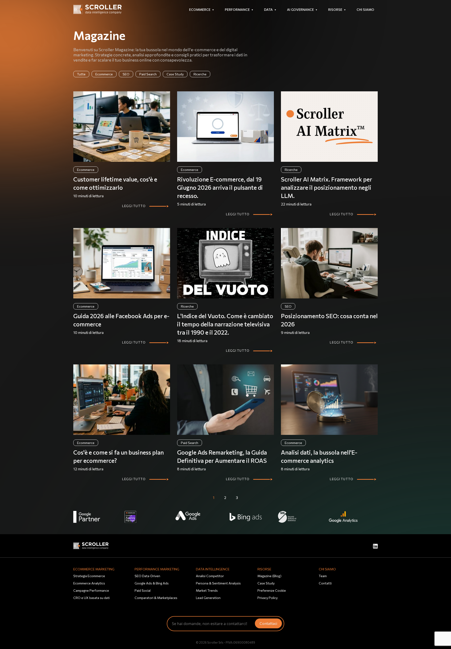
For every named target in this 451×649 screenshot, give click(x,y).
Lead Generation (208, 598)
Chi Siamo (365, 10)
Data (268, 10)
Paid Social (143, 590)
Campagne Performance (91, 590)
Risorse (335, 10)
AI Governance (300, 10)
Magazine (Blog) (269, 576)
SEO (126, 74)
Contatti (325, 583)
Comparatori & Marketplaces (156, 598)
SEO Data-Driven (147, 576)
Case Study (175, 74)
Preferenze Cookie (271, 590)
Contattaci (268, 623)
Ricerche (200, 74)
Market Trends (207, 590)
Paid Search (148, 74)
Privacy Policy (267, 598)
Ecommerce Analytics (89, 583)
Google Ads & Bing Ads (152, 583)
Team (323, 576)
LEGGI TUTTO (134, 206)
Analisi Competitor (210, 576)
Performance (237, 10)
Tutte (81, 74)
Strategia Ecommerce (89, 576)
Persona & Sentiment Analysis (218, 583)
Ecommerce (199, 10)
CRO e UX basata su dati (91, 598)
